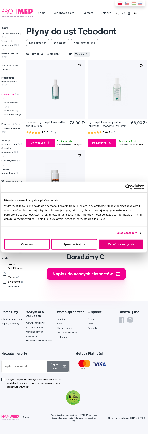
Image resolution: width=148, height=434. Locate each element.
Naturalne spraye (12, 116)
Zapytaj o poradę (10, 323)
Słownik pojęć (64, 328)
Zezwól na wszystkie (121, 244)
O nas (90, 319)
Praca (90, 323)
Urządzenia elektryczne (10, 43)
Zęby (41, 13)
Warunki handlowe (35, 323)
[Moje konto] (129, 13)
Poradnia (61, 319)
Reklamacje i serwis (66, 332)
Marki (59, 323)
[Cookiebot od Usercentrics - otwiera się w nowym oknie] (128, 187)
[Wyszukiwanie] (117, 13)
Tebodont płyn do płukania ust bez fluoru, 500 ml (46, 124)
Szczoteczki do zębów (9, 67)
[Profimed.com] (17, 13)
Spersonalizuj (72, 244)
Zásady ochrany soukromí (61, 418)
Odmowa (27, 244)
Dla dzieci (11, 110)
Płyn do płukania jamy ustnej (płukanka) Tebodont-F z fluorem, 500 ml (107, 124)
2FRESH (142, 418)
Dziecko (105, 13)
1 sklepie (77, 144)
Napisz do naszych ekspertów (83, 274)
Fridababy (62, 337)
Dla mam (87, 13)
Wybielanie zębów (10, 130)
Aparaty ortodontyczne (11, 142)
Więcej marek (11, 286)
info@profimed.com (12, 319)
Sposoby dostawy (35, 327)
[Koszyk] (136, 13)
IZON (133, 418)
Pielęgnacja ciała (63, 13)
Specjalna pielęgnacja (10, 150)
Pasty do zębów (9, 55)
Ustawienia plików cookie (39, 340)
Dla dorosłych (11, 104)
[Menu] (143, 13)
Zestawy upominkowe (10, 171)
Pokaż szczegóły (126, 232)
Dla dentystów (11, 161)
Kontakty (92, 328)
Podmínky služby (81, 418)
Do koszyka (38, 142)
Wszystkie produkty (11, 35)
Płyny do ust (10, 94)
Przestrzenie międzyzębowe (9, 81)
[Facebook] (121, 320)
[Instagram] (130, 320)
